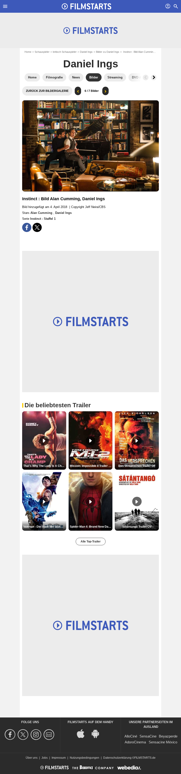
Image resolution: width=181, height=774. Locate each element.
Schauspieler (42, 51)
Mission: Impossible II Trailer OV (91, 466)
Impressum (59, 757)
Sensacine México (163, 742)
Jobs (44, 757)
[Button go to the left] (145, 77)
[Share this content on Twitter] (37, 227)
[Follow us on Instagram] (37, 734)
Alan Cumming (41, 213)
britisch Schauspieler (65, 51)
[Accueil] (86, 6)
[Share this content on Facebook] (26, 227)
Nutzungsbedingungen (84, 757)
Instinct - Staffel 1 (43, 218)
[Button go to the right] (153, 77)
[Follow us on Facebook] (11, 734)
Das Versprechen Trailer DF (136, 466)
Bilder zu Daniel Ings (107, 51)
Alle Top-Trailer (91, 541)
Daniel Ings (86, 51)
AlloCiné (130, 736)
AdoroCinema (135, 742)
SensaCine (148, 736)
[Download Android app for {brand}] (98, 733)
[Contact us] (50, 734)
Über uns (31, 757)
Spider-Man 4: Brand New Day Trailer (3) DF (91, 526)
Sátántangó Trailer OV (137, 526)
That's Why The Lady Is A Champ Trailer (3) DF (44, 466)
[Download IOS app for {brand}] (83, 733)
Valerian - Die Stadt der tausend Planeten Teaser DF (44, 526)
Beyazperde (168, 736)
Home (28, 51)
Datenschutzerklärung (117, 757)
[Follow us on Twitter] (24, 734)
